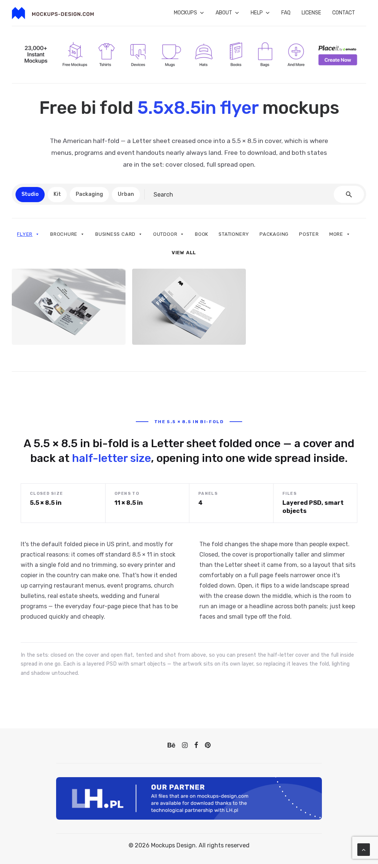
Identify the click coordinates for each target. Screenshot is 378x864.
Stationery (234, 234)
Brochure (64, 234)
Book (201, 234)
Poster (309, 234)
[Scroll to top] (363, 849)
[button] (171, 745)
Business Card (115, 234)
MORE (336, 234)
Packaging (274, 234)
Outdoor (165, 234)
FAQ (286, 13)
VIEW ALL (184, 252)
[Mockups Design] (53, 13)
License (311, 13)
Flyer (24, 234)
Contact (343, 13)
